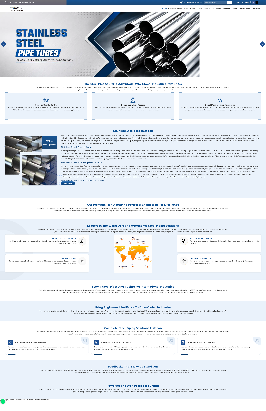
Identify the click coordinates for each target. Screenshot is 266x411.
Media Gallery (244, 8)
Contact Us (255, 8)
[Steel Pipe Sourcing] (16, 8)
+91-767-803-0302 (27, 2)
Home (164, 8)
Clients (234, 8)
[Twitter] (257, 2)
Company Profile (175, 8)
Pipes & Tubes (189, 8)
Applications (209, 8)
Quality (199, 8)
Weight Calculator (223, 8)
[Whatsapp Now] (3, 401)
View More (68, 183)
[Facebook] (253, 2)
